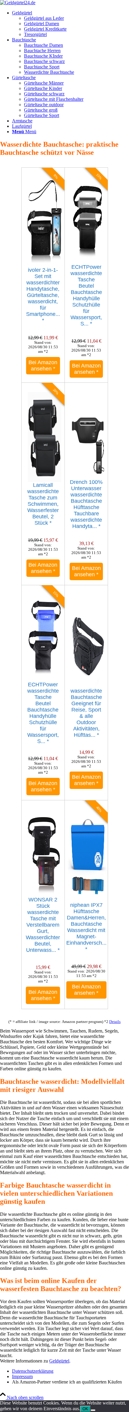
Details (115, 1021)
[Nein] (93, 1410)
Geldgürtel (59, 1360)
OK (85, 1409)
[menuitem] (70, 23)
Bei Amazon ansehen (42, 365)
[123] (17, 2)
